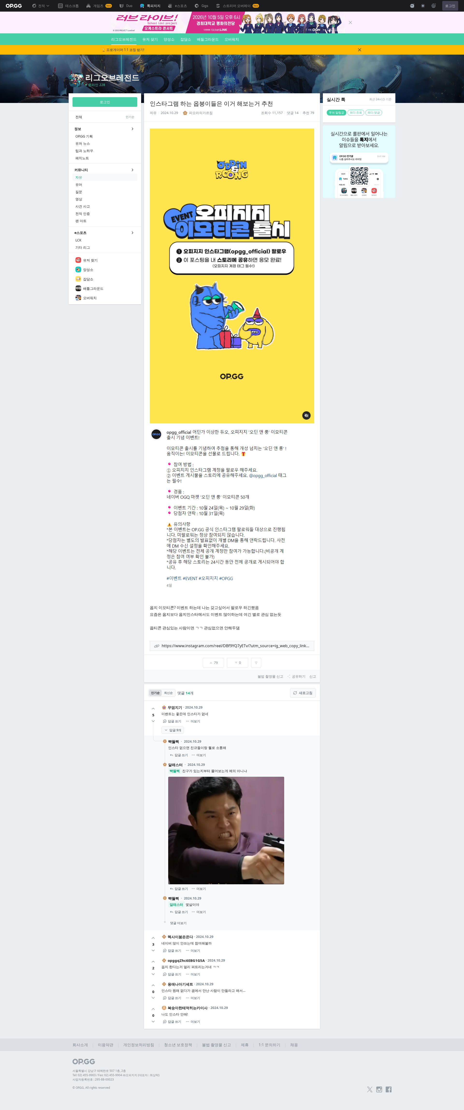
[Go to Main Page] (14, 6)
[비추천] (153, 721)
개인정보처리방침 (138, 1044)
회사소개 (80, 1044)
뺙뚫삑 (173, 741)
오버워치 (232, 39)
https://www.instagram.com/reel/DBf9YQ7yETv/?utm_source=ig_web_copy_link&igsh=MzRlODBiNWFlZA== (238, 645)
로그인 (450, 6)
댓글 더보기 (178, 923)
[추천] (153, 708)
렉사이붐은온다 (180, 936)
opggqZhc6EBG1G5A (186, 960)
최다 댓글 (374, 112)
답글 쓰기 (174, 721)
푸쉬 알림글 (336, 112)
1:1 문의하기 (269, 1044)
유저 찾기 (150, 39)
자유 (153, 112)
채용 (294, 1044)
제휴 (245, 1044)
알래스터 (175, 764)
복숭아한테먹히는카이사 (188, 1007)
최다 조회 (356, 112)
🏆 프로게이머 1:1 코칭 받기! (123, 50)
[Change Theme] (423, 6)
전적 (41, 6)
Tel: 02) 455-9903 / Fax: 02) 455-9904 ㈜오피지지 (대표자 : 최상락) (116, 1075)
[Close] (350, 22)
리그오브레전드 (124, 39)
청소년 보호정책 (178, 1044)
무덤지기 (175, 707)
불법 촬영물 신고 (216, 1044)
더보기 (195, 721)
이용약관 (105, 1044)
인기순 (155, 693)
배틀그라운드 (208, 39)
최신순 (168, 693)
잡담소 (185, 39)
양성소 (169, 39)
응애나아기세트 (180, 984)
